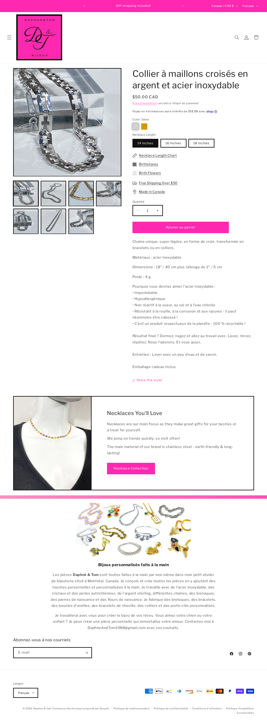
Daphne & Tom (42, 708)
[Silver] (135, 127)
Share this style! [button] (149, 380)
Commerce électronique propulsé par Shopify (80, 708)
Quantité (138, 201)
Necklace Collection (130, 468)
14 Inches (145, 143)
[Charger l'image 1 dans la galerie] (26, 193)
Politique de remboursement (131, 708)
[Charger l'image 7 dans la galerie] (53, 221)
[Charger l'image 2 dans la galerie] (53, 193)
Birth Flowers (150, 173)
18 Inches (201, 143)
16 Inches (173, 143)
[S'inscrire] (86, 652)
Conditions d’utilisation (207, 708)
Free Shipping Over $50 (158, 183)
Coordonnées (245, 712)
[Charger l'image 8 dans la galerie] (81, 221)
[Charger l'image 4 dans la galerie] (108, 193)
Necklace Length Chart (158, 156)
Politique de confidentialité (171, 708)
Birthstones (148, 164)
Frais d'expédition (144, 103)
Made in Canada (152, 192)
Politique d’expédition (240, 708)
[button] (9, 37)
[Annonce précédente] (84, 6)
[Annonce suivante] (182, 6)
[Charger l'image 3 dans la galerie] (81, 193)
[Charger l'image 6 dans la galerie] (26, 221)
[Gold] (144, 127)
